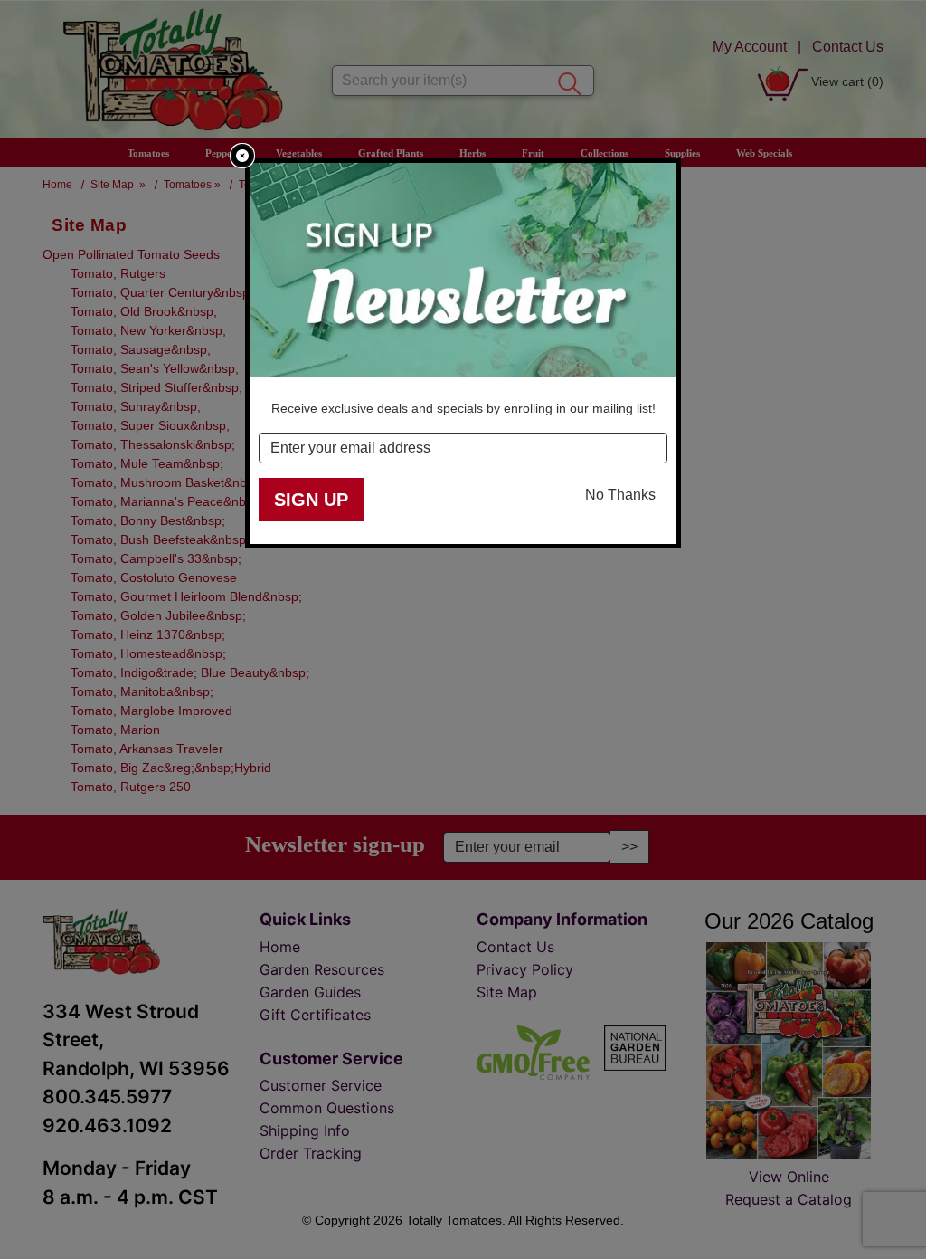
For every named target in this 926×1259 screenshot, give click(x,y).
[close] (242, 156)
